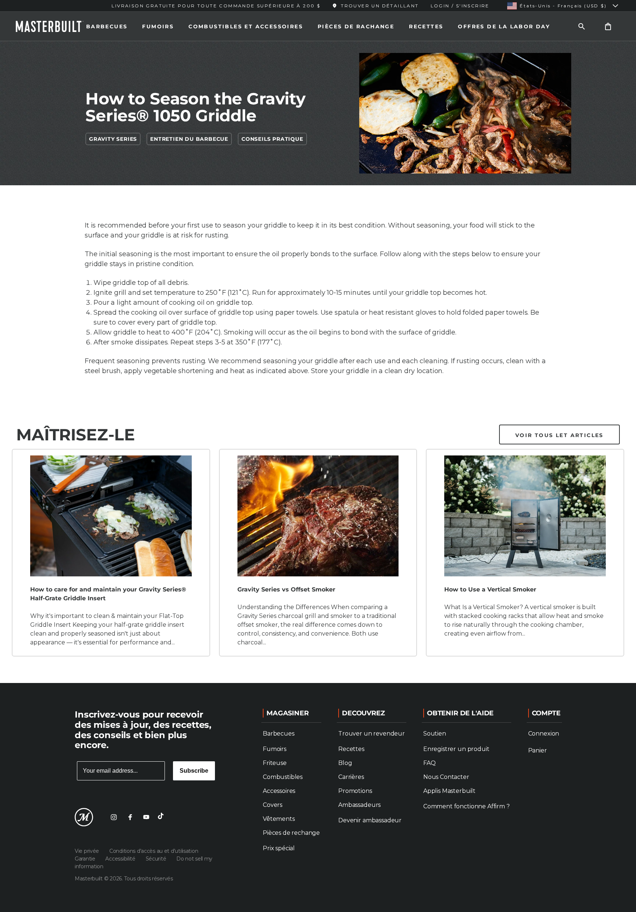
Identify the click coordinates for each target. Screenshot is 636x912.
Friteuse (275, 762)
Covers (272, 804)
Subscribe (194, 771)
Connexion (543, 733)
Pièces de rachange (356, 26)
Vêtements (279, 818)
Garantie (85, 858)
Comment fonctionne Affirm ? (466, 806)
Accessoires (279, 790)
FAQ (429, 762)
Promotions (355, 790)
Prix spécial (279, 848)
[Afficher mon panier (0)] (608, 26)
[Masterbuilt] (56, 26)
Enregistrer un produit (456, 748)
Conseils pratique (272, 139)
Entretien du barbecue (189, 139)
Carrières (351, 776)
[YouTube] (146, 817)
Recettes (426, 26)
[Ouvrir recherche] (581, 26)
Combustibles (283, 776)
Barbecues (107, 26)
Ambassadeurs (359, 804)
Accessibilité (121, 858)
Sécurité (156, 858)
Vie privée (87, 851)
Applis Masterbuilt (449, 790)
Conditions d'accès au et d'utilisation (153, 851)
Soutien (434, 733)
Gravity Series (113, 139)
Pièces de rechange (291, 832)
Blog (345, 762)
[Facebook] (130, 817)
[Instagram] (113, 817)
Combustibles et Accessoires (245, 26)
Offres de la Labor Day (504, 26)
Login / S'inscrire (460, 5)
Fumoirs (158, 26)
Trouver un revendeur (371, 733)
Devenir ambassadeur (370, 820)
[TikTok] (162, 817)
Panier (537, 750)
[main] (318, 341)
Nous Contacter (446, 776)
